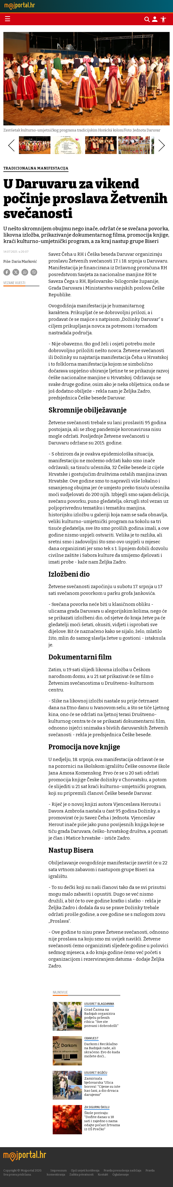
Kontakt (103, 1174)
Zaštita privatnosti (81, 1174)
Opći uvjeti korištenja (85, 1170)
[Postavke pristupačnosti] (163, 19)
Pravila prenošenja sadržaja (122, 1170)
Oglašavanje (120, 1174)
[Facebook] (6, 272)
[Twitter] (15, 272)
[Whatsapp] (24, 272)
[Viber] (33, 272)
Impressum (58, 1170)
